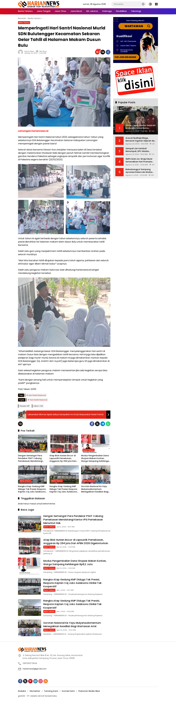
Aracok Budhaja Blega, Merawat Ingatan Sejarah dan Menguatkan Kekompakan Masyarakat (141, 139)
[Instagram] (40, 681)
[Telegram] (102, 423)
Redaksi (22, 691)
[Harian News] (38, 4)
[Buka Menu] (156, 4)
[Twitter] (97, 423)
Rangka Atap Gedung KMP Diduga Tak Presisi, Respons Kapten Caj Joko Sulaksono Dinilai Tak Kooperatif (32, 489)
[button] (143, 4)
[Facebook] (92, 423)
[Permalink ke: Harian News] (21, 52)
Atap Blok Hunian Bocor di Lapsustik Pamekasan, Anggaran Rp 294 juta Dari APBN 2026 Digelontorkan (63, 458)
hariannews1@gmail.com (34, 668)
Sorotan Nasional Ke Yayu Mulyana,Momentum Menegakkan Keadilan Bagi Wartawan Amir (94, 489)
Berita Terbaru (24, 22)
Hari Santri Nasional (37, 395)
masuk (32, 503)
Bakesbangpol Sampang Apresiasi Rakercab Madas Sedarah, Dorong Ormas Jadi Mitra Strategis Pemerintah (140, 170)
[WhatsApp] (108, 423)
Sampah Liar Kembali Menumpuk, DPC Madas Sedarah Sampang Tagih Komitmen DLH (138, 150)
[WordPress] (35, 681)
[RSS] (45, 681)
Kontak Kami (68, 691)
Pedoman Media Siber (89, 691)
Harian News (29, 51)
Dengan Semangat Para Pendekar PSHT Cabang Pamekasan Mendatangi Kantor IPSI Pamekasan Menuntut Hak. (30, 458)
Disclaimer (35, 691)
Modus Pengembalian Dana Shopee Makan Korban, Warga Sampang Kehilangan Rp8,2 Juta (95, 458)
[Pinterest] (30, 681)
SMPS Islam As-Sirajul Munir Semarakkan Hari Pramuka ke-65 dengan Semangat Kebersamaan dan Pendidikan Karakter (141, 160)
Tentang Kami (51, 691)
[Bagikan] (108, 52)
